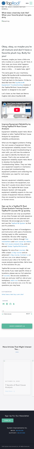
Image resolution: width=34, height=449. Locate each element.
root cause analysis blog (14, 244)
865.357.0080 (21, 433)
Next (28, 313)
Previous (8, 314)
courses (22, 250)
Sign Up (8, 420)
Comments (16, 326)
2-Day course (17, 252)
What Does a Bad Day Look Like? (13, 294)
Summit (24, 246)
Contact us (24, 255)
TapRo (15, 246)
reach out (14, 280)
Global (9, 246)
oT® (19, 246)
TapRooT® (15, 223)
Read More (10, 391)
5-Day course (14, 255)
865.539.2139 (19, 430)
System (22, 223)
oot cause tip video (23, 241)
